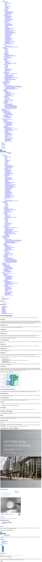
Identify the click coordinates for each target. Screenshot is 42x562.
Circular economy (6, 96)
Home (3, 297)
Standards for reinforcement (8, 76)
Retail (6, 71)
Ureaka (6, 22)
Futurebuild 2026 (6, 115)
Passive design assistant (8, 125)
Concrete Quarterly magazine (6, 109)
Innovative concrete (6, 21)
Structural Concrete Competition (9, 130)
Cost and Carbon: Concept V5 (9, 122)
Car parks (6, 65)
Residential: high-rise (8, 69)
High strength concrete (8, 15)
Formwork (6, 50)
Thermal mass (5, 84)
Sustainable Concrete (4, 541)
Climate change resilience (8, 134)
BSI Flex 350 (7, 74)
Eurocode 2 (6, 135)
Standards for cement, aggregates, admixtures (11, 73)
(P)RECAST (7, 26)
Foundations (6, 51)
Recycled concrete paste (8, 39)
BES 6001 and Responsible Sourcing (10, 78)
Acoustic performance (6, 83)
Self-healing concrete (8, 41)
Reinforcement (7, 8)
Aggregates (6, 7)
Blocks (6, 4)
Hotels (6, 68)
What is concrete (6, 1)
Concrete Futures (6, 120)
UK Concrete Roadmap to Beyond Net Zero (11, 108)
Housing (6, 137)
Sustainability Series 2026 (7, 116)
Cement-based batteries (8, 35)
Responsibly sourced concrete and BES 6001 (11, 106)
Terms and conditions (5, 543)
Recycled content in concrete (9, 99)
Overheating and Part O (8, 85)
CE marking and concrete (8, 46)
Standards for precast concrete (9, 75)
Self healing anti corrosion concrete (9, 28)
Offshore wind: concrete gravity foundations (11, 63)
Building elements (6, 48)
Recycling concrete (7, 98)
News (2, 142)
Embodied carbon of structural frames (10, 93)
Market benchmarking (8, 139)
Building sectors (6, 64)
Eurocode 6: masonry (6, 81)
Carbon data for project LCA (9, 132)
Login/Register (4, 144)
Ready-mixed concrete (8, 3)
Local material (4, 310)
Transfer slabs (7, 52)
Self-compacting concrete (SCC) (9, 19)
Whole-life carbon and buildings (9, 95)
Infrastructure (5, 59)
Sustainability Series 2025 (8, 117)
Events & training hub (6, 111)
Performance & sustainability (5, 82)
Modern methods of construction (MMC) (10, 55)
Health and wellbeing (8, 136)
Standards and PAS (6, 72)
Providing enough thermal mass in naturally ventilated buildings (13, 240)
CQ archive (2, 516)
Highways (6, 61)
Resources (3, 118)
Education (6, 220)
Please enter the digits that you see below (5, 556)
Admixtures (6, 163)
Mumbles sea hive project (8, 38)
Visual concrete (6, 10)
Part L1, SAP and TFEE (8, 57)
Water (6, 141)
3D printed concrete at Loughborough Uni (10, 30)
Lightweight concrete (8, 17)
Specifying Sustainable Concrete (8, 119)
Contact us (3, 146)
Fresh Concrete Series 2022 (8, 114)
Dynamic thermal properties (8, 124)
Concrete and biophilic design (9, 257)
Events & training (4, 110)
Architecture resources (8, 128)
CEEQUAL (6, 80)
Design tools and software (7, 121)
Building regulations (6, 56)
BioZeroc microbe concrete (8, 33)
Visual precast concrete (8, 14)
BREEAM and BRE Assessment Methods (10, 79)
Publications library (6, 126)
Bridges (6, 60)
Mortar (6, 5)
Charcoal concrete (7, 36)
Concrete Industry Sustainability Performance (9, 105)
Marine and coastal (7, 62)
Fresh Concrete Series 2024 (7, 112)
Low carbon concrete (8, 94)
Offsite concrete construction (9, 294)
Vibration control (6, 101)
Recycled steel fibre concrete (9, 25)
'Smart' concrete (7, 43)
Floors (6, 203)
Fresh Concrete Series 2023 (8, 113)
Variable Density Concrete (8, 24)
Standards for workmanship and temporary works (11, 77)
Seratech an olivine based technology (10, 42)
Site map (3, 542)
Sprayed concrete (7, 20)
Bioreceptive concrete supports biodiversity (10, 32)
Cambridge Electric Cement (8, 34)
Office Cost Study (4, 523)
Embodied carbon (7, 92)
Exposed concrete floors (8, 11)
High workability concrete (8, 16)
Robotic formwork (7, 40)
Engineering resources (8, 129)
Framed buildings (6, 54)
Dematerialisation (7, 97)
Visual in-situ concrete (8, 13)
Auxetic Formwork (7, 23)
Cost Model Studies (4, 302)
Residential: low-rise (8, 70)
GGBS (6, 2)
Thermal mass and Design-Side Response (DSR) (11, 88)
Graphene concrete (7, 37)
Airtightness (5, 89)
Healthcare (6, 67)
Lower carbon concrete (8, 138)
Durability (5, 237)
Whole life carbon (6, 91)
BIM (5, 45)
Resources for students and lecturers (8, 127)
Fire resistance (5, 90)
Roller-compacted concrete (8, 18)
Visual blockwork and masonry (9, 12)
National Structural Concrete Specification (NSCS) (11, 200)
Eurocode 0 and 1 (6, 53)
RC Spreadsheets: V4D (8, 277)
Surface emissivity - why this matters (10, 87)
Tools (4, 44)
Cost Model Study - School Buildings (7, 522)
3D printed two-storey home (9, 31)
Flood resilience (6, 100)
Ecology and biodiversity (8, 104)
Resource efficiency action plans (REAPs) (10, 107)
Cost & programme (6, 102)
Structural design (4, 47)
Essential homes (7, 183)
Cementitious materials (8, 6)
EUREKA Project (7, 27)
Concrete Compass (6, 131)
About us (1, 526)
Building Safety (6, 58)
